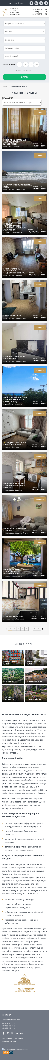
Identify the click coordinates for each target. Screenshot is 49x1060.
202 (34, 629)
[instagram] (36, 3)
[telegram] (46, 3)
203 (38, 629)
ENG (21, 3)
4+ (37, 64)
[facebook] (31, 3)
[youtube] (21, 1033)
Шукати (24, 77)
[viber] (41, 3)
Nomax (13, 1041)
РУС (15, 3)
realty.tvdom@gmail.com (11, 1019)
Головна (4, 86)
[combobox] (24, 32)
